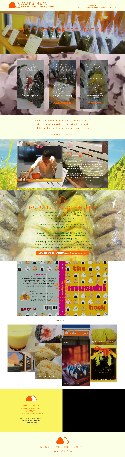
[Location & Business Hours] (91, 9)
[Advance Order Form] (108, 9)
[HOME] (79, 9)
